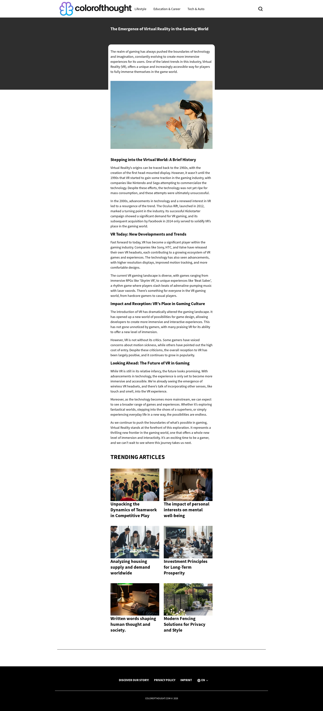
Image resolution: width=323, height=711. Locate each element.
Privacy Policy (164, 680)
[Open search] (260, 9)
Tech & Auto (195, 9)
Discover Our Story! (134, 680)
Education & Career (166, 9)
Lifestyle (140, 9)
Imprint (186, 680)
